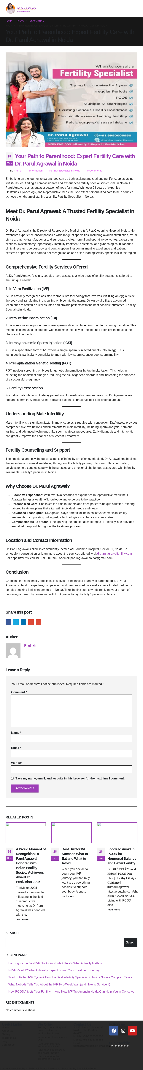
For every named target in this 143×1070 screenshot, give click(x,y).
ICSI (40, 1040)
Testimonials (9, 1037)
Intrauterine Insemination (52, 1036)
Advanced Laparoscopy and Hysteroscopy (51, 1051)
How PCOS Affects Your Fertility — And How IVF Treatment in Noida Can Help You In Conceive (71, 991)
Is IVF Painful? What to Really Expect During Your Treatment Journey (54, 970)
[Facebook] (113, 1030)
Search (12, 933)
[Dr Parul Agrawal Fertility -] (21, 8)
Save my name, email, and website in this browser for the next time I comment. (70, 778)
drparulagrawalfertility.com (114, 553)
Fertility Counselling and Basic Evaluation (52, 1029)
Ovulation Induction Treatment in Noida (49, 1057)
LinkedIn (23, 622)
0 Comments (94, 170)
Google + (31, 622)
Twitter (16, 622)
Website (17, 763)
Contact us (8, 1044)
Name (16, 732)
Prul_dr (18, 170)
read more (22, 919)
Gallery (6, 1034)
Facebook (8, 622)
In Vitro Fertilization (49, 1033)
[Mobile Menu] (134, 8)
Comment (19, 692)
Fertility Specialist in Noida (64, 170)
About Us (7, 1030)
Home (5, 1027)
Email (38, 622)
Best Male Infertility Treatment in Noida (49, 1045)
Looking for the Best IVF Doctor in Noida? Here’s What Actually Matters (55, 963)
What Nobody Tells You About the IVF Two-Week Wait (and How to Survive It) (59, 984)
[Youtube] (132, 1030)
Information (36, 170)
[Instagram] (123, 1030)
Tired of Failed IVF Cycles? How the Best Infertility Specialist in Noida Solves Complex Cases (70, 977)
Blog (4, 1041)
